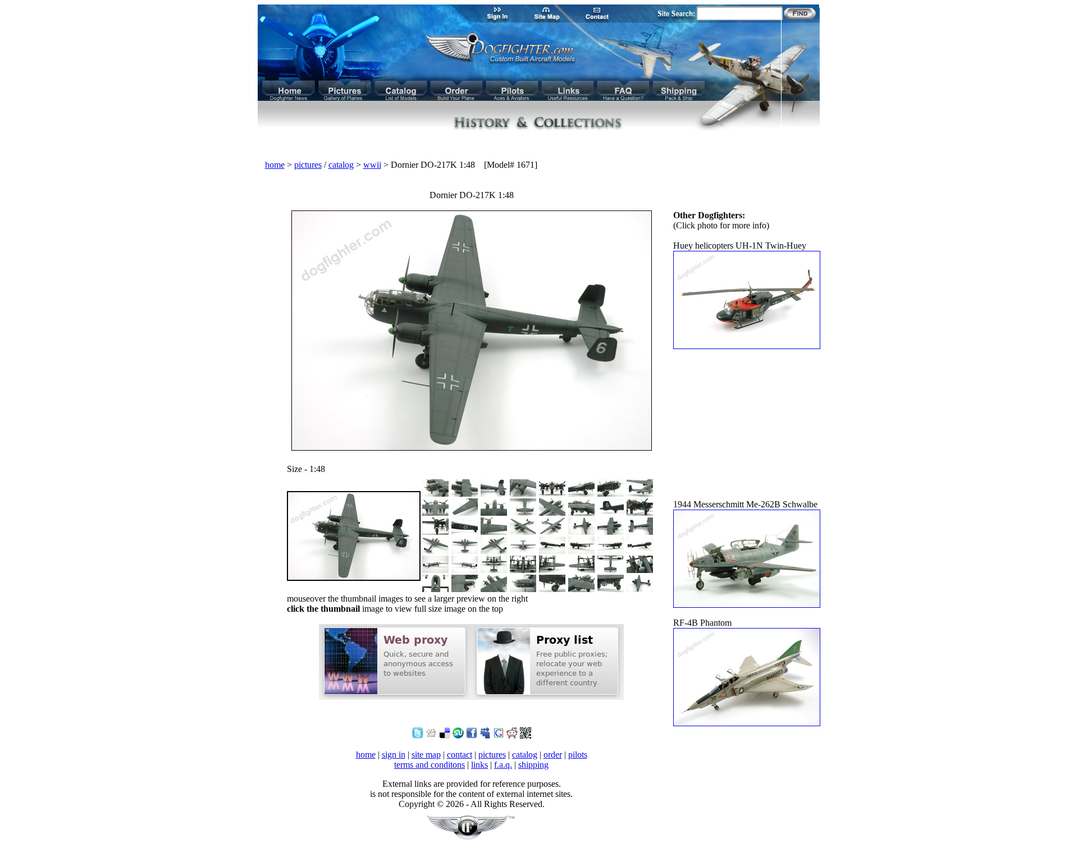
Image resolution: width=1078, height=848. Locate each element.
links (479, 764)
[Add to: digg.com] (431, 735)
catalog (341, 164)
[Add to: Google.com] (498, 735)
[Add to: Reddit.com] (512, 735)
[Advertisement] (539, 145)
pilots (577, 754)
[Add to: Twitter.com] (417, 735)
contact (459, 754)
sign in (393, 754)
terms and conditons (429, 764)
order (552, 754)
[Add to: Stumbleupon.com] (458, 735)
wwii (372, 164)
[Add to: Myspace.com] (485, 735)
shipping (533, 764)
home (275, 164)
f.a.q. (503, 764)
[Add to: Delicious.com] (444, 735)
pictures (308, 164)
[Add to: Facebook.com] (471, 735)
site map (426, 754)
